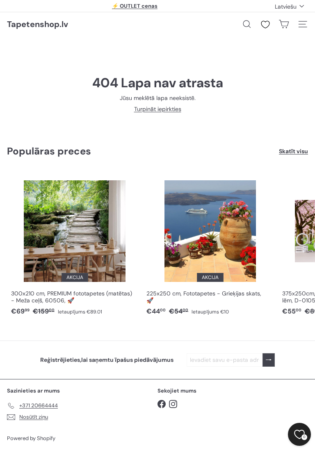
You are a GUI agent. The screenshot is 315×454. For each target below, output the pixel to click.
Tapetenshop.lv (37, 24)
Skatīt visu (293, 151)
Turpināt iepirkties (157, 109)
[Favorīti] (265, 24)
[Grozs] (283, 24)
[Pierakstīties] (268, 360)
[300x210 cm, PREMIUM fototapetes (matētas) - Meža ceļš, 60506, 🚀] (74, 244)
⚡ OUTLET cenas (135, 5)
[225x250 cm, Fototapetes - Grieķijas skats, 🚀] (210, 244)
